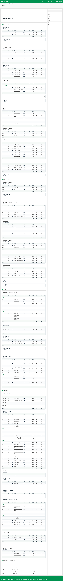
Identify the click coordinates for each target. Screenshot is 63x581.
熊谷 (33, 573)
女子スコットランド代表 (18, 167)
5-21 (24, 553)
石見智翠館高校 (5, 18)
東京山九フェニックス (6, 3)
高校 (42, 1)
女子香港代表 (16, 34)
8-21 (24, 275)
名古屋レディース (17, 423)
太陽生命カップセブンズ (7, 548)
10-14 (24, 372)
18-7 (24, 113)
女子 (49, 24)
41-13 (24, 133)
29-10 (24, 258)
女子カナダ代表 (16, 271)
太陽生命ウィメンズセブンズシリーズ (10, 202)
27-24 (24, 247)
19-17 (24, 313)
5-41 (24, 271)
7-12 (24, 438)
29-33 (24, 58)
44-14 (24, 52)
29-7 (24, 123)
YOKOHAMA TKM (17, 113)
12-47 (24, 464)
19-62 (24, 89)
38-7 (24, 365)
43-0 (24, 400)
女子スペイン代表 (17, 72)
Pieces (15, 118)
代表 (49, 16)
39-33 (24, 70)
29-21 (24, 91)
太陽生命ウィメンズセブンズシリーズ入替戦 (11, 470)
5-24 (24, 522)
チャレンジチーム (17, 442)
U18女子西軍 (4, 479)
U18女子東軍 (16, 483)
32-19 (24, 72)
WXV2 (4, 160)
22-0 (24, 318)
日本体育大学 (16, 123)
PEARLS (15, 135)
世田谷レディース (17, 475)
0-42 (24, 524)
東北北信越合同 (5, 549)
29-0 (24, 509)
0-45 (24, 433)
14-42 (24, 87)
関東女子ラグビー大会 (7, 47)
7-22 (24, 537)
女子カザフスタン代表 (17, 32)
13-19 (24, 167)
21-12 (24, 216)
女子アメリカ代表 (17, 70)
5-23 (24, 341)
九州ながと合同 (16, 133)
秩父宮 (34, 571)
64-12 (24, 32)
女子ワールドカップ (6, 80)
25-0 (24, 539)
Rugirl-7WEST (16, 419)
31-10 (24, 208)
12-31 (24, 466)
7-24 (24, 520)
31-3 (24, 115)
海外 (49, 18)
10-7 (24, 423)
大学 (45, 1)
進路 (48, 1)
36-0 (24, 212)
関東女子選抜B (16, 553)
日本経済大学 (16, 187)
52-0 (24, 475)
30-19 (24, 74)
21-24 (24, 446)
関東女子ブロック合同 (17, 537)
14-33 (24, 506)
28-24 (24, 210)
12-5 (24, 303)
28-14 (24, 256)
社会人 (49, 20)
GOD (15, 52)
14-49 (24, 458)
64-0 (24, 146)
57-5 (24, 118)
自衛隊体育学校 (16, 208)
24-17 (24, 329)
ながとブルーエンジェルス (18, 216)
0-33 (24, 444)
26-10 (24, 452)
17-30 (24, 273)
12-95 (24, 260)
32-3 (24, 187)
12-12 (24, 555)
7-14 (24, 226)
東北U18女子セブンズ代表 (18, 400)
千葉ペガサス (16, 378)
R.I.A (15, 235)
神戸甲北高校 (16, 398)
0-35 (24, 419)
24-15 (24, 148)
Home (1, 3)
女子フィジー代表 (17, 148)
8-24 (24, 156)
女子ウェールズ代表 (17, 169)
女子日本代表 (4, 28)
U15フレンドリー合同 (17, 555)
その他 (60, 1)
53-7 (24, 235)
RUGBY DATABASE (4, 1)
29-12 (24, 144)
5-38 (24, 417)
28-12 (24, 456)
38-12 (24, 370)
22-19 (24, 214)
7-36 (24, 435)
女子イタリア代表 (17, 76)
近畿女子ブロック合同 (17, 539)
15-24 (24, 150)
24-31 (24, 165)
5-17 (24, 483)
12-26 (24, 363)
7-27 (24, 460)
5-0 (23, 301)
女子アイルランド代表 (17, 87)
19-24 (24, 382)
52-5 (24, 54)
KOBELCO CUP (6, 532)
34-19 (24, 245)
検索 (57, 1)
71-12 (24, 34)
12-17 (24, 442)
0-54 (24, 462)
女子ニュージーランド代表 (18, 89)
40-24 (24, 189)
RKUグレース (16, 313)
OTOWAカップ (5, 108)
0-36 (24, 449)
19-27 (24, 376)
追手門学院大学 (16, 301)
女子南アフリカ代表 (17, 165)
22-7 (24, 299)
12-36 (24, 343)
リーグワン (53, 1)
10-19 (24, 169)
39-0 (24, 378)
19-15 (24, 526)
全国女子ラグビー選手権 (7, 128)
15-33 (24, 76)
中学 (49, 22)
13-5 (24, 135)
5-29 (24, 421)
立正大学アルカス (17, 54)
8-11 (24, 154)
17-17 (24, 152)
